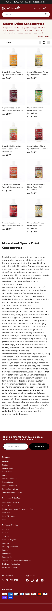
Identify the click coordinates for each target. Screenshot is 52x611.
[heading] (11, 8)
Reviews (5, 543)
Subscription (7, 536)
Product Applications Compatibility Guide (18, 509)
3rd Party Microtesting (11, 564)
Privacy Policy (7, 482)
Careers (5, 475)
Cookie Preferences (9, 486)
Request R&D (7, 468)
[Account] (39, 8)
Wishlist (5, 533)
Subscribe (39, 446)
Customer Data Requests (12, 493)
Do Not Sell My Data (10, 489)
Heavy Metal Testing (10, 567)
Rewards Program (9, 540)
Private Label (7, 472)
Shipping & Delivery (10, 547)
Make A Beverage (9, 516)
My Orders (6, 529)
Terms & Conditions (9, 479)
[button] (44, 8)
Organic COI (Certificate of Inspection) (17, 560)
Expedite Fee (7, 557)
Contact (5, 465)
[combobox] (26, 14)
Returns (5, 550)
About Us (5, 461)
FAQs (4, 520)
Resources (6, 513)
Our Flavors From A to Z (11, 502)
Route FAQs (6, 554)
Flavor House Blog (9, 506)
